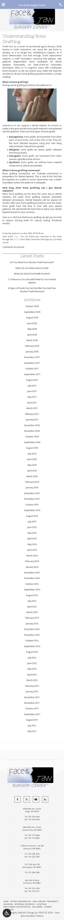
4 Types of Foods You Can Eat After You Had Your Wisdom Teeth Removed (32, 290)
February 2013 (32, 617)
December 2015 (32, 493)
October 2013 (32, 583)
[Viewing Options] (6, 913)
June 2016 (32, 459)
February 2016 (32, 481)
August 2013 (32, 595)
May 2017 (32, 396)
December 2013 (32, 572)
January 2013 (32, 623)
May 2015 (32, 532)
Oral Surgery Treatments (45, 901)
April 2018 (32, 334)
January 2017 (32, 419)
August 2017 (32, 379)
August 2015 (32, 515)
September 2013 (32, 589)
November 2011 (32, 702)
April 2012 (32, 674)
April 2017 (32, 402)
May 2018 (32, 328)
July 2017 (32, 385)
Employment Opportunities (17, 907)
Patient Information (20, 901)
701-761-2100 (34, 888)
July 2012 (32, 657)
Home (6, 901)
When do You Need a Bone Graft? (32, 268)
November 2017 (32, 362)
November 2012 (32, 634)
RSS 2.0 (17, 239)
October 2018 (32, 306)
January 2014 (32, 566)
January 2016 (32, 487)
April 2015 (32, 538)
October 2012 (32, 640)
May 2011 (32, 731)
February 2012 (32, 685)
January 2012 (32, 691)
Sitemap (48, 907)
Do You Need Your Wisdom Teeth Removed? (32, 262)
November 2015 (32, 498)
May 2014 (32, 544)
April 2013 (32, 606)
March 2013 (32, 612)
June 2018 (32, 323)
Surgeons (8, 904)
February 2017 (32, 413)
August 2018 (32, 317)
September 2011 (32, 714)
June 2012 (32, 663)
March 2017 (32, 408)
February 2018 (32, 345)
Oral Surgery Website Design (19, 912)
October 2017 (32, 368)
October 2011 (32, 708)
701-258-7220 (34, 854)
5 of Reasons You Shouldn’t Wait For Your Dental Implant (32, 281)
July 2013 (32, 600)
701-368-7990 (34, 872)
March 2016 (32, 476)
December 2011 (32, 697)
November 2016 (32, 430)
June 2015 (32, 527)
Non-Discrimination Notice (40, 914)
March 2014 (32, 555)
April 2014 (32, 549)
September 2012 (32, 646)
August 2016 (32, 447)
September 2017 (32, 374)
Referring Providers (25, 904)
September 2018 (32, 311)
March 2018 (32, 340)
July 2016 (32, 453)
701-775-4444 (34, 835)
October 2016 (32, 436)
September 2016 (32, 442)
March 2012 (32, 680)
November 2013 (32, 578)
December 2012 (32, 629)
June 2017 (32, 391)
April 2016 (32, 470)
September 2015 (32, 510)
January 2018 (32, 351)
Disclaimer (37, 907)
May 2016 (32, 464)
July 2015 (32, 521)
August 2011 (32, 719)
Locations (41, 904)
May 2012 (32, 668)
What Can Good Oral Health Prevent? (32, 273)
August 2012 (32, 651)
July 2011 (32, 725)
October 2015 (32, 504)
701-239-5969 (34, 816)
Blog (16, 236)
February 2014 (32, 561)
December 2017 (32, 357)
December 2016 (32, 425)
